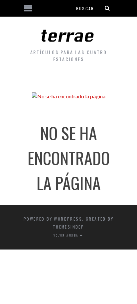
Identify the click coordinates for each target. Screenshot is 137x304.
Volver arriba (67, 235)
